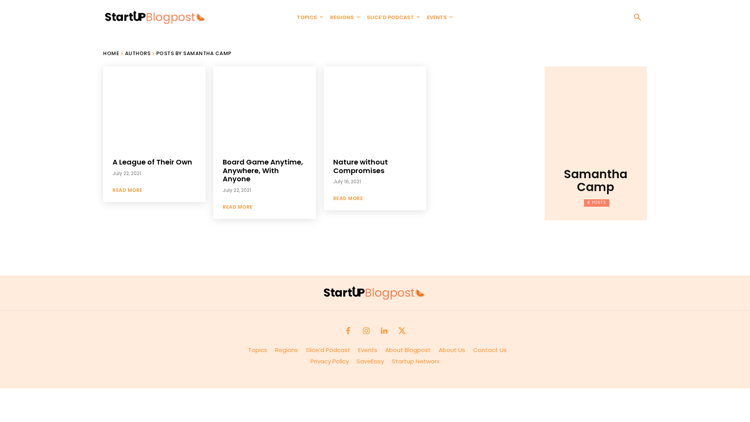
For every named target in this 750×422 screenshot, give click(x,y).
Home (111, 53)
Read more (127, 190)
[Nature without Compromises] (375, 107)
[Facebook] (348, 331)
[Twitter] (402, 331)
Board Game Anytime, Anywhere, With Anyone (263, 170)
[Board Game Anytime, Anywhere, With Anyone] (264, 107)
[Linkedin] (384, 331)
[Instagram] (366, 331)
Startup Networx (415, 361)
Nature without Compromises (360, 166)
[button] (637, 17)
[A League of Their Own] (154, 107)
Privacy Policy (334, 361)
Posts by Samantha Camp (194, 53)
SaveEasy (370, 361)
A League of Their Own (152, 162)
